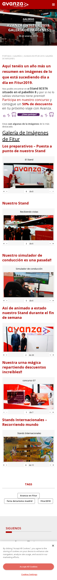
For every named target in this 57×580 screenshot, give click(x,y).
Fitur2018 (45, 501)
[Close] (53, 545)
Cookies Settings (29, 574)
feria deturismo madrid (19, 501)
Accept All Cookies (28, 566)
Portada (6, 56)
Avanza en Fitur (28, 495)
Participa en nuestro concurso (25, 99)
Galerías (28, 19)
